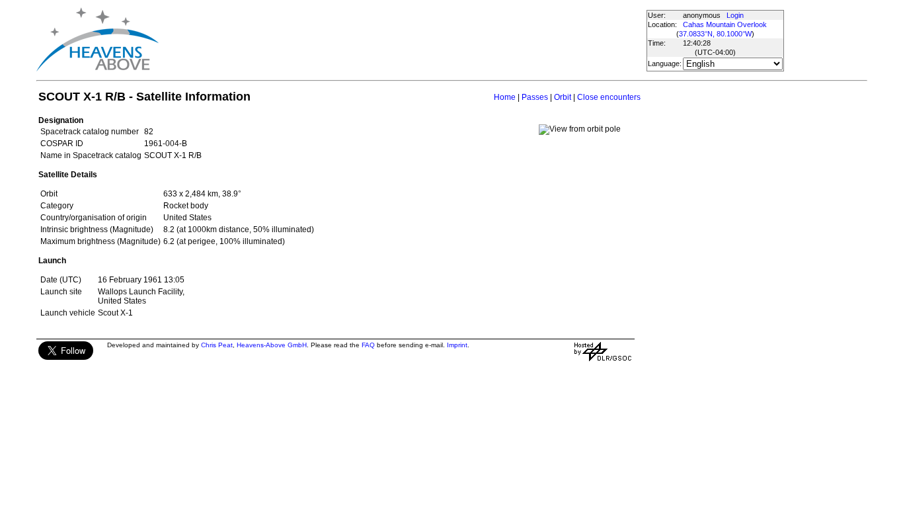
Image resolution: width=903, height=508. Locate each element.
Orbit (562, 97)
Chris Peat (217, 345)
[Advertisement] (402, 39)
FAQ (368, 345)
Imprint (457, 345)
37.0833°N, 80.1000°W (715, 34)
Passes (535, 97)
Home (505, 97)
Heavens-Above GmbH (272, 345)
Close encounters (609, 97)
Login (735, 15)
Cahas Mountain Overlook (725, 24)
